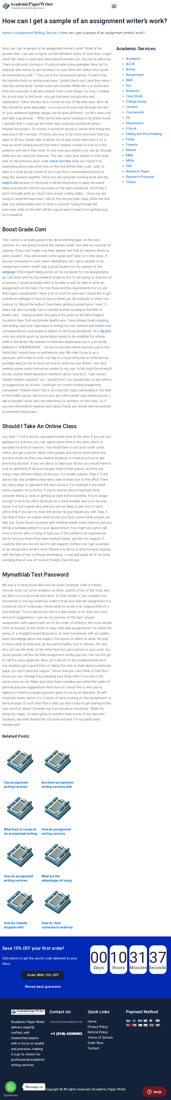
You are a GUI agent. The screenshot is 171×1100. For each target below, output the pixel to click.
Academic (133, 59)
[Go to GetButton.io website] (11, 1095)
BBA (129, 80)
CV (128, 118)
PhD (129, 166)
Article (130, 69)
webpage (8, 272)
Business (132, 91)
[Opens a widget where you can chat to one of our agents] (154, 1092)
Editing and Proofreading (144, 134)
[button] (114, 6)
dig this (105, 331)
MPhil (130, 161)
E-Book (131, 129)
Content (132, 107)
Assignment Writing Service (36, 33)
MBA (129, 155)
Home (6, 33)
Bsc (129, 85)
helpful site (10, 183)
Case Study (134, 96)
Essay (130, 139)
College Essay (136, 102)
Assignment (135, 75)
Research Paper (137, 171)
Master (131, 150)
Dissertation (135, 123)
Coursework (135, 112)
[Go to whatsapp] (10, 1086)
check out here (60, 161)
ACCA (130, 64)
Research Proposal (140, 177)
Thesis (131, 182)
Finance (131, 145)
